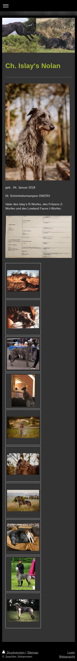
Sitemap (32, 652)
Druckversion (15, 652)
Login (71, 652)
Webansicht (67, 656)
